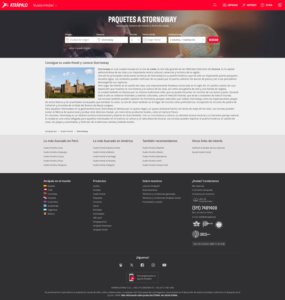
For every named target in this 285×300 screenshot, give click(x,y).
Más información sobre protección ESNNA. (140, 295)
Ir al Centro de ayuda (202, 190)
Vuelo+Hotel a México (103, 152)
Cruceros (97, 201)
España (51, 185)
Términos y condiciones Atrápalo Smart (161, 197)
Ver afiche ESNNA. (169, 295)
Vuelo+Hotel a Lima (53, 147)
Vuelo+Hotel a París (152, 160)
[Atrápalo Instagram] (153, 265)
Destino (100, 34)
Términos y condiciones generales (158, 193)
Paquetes (97, 197)
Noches (133, 34)
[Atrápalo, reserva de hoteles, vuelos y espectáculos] (15, 5)
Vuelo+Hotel (67, 131)
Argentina (52, 209)
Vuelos (96, 185)
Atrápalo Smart (100, 229)
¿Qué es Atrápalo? (151, 185)
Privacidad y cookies (152, 201)
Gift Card (97, 217)
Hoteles (97, 189)
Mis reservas (198, 186)
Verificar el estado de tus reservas (208, 147)
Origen (68, 34)
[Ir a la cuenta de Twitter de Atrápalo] (132, 265)
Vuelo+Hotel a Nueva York (155, 164)
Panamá (52, 197)
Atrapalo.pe (51, 131)
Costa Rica (53, 201)
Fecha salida (148, 34)
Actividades (98, 213)
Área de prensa (149, 189)
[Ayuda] (266, 5)
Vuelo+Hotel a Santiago (104, 156)
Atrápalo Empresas (102, 225)
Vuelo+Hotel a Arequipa (55, 152)
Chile (50, 189)
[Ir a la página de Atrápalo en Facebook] (142, 265)
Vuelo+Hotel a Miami (152, 152)
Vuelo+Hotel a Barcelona (154, 156)
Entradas (97, 209)
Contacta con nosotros (203, 194)
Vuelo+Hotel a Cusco (54, 156)
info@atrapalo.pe (207, 216)
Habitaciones (175, 34)
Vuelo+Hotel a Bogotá (103, 164)
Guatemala (53, 205)
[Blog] (121, 265)
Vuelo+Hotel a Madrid (153, 147)
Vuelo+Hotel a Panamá (104, 160)
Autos (96, 205)
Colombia (52, 193)
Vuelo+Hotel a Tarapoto (55, 164)
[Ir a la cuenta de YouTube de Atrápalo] (164, 265)
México (51, 213)
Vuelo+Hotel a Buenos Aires (106, 147)
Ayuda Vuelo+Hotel (201, 152)
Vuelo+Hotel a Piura (53, 160)
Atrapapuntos (100, 221)
